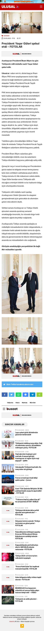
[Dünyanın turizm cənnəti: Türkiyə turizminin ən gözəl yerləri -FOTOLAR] (8, 521)
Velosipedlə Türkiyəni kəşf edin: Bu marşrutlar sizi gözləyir (28, 468)
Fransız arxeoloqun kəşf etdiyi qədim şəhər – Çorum (26, 479)
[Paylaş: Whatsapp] (18, 394)
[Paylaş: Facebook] (5, 394)
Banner (6, 36)
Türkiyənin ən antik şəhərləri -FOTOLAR (26, 600)
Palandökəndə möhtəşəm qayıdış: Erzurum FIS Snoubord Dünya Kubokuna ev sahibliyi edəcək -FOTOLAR (27, 535)
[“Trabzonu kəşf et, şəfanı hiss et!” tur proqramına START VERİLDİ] (8, 499)
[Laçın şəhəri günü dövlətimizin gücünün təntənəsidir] (8, 432)
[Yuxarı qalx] (37, 624)
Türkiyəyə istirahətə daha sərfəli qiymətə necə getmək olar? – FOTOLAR (27, 512)
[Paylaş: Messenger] (25, 394)
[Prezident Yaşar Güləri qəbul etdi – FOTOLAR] (22, 22)
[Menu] (40, 7)
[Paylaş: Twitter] (12, 394)
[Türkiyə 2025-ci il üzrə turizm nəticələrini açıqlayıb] (8, 556)
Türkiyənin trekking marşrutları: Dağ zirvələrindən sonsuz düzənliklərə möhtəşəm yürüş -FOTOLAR (28, 445)
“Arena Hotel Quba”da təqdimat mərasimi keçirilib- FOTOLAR (27, 567)
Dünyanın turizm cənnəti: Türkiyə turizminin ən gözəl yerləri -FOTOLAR (27, 523)
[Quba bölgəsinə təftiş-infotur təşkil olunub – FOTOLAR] (8, 577)
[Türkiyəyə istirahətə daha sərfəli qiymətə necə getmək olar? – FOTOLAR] (8, 510)
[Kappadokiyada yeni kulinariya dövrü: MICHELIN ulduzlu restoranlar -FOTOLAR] (8, 545)
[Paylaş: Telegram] (32, 394)
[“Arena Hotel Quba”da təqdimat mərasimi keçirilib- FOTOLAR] (8, 567)
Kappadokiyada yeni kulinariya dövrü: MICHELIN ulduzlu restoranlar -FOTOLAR (26, 547)
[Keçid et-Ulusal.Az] (8, 6)
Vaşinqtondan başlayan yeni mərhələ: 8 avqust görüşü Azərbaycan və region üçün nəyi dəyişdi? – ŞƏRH (27, 457)
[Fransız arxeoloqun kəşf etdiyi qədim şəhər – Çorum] (8, 478)
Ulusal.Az (12, 621)
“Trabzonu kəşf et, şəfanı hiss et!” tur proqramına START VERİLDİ (27, 500)
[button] (39, 394)
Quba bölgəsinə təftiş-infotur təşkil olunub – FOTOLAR (28, 578)
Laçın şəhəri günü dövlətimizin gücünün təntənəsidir (26, 433)
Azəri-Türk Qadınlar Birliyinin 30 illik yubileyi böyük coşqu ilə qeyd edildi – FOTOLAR (28, 491)
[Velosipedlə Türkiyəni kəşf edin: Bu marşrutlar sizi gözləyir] (8, 467)
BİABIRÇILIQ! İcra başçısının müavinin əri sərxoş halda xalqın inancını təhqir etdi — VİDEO (27, 590)
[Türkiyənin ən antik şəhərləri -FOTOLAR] (8, 599)
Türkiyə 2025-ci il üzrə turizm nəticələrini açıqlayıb (26, 557)
